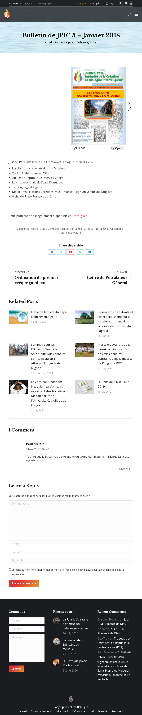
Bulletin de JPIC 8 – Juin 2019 (113, 384)
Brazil (43, 228)
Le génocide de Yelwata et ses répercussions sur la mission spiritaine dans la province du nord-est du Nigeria (115, 321)
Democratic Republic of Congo (64, 228)
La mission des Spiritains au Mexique (72, 644)
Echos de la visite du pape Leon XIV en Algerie (49, 314)
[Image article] (18, 317)
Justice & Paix (91, 228)
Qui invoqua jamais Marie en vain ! (75, 663)
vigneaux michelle (109, 662)
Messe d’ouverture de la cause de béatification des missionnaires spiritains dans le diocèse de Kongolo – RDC (115, 354)
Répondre (124, 468)
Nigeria (104, 228)
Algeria (34, 228)
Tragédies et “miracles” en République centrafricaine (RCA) (113, 643)
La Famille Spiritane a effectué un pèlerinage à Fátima (75, 624)
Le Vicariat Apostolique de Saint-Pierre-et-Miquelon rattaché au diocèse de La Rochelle (113, 670)
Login (112, 3)
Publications (116, 228)
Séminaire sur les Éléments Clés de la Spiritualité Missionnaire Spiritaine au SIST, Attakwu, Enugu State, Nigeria (48, 356)
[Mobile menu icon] (136, 14)
